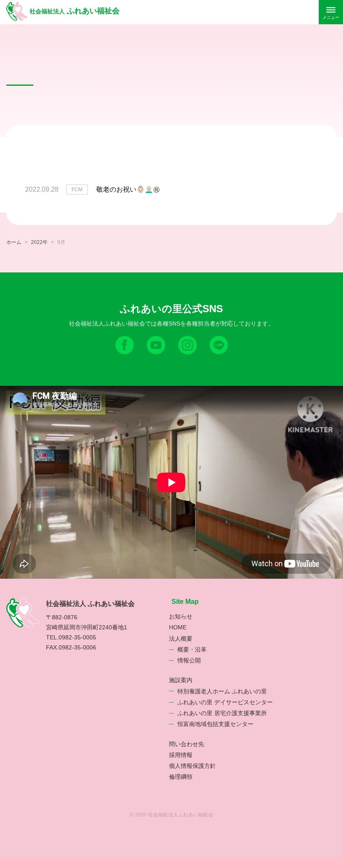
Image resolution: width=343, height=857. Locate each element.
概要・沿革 (192, 649)
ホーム (13, 242)
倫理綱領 (180, 776)
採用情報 (180, 755)
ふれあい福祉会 (75, 11)
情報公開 (189, 660)
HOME (178, 627)
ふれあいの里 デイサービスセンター (225, 702)
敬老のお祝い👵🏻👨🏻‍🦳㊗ (128, 189)
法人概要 (180, 638)
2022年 (39, 242)
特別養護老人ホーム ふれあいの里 (222, 691)
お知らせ (180, 616)
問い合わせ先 (186, 744)
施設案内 (180, 680)
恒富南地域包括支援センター (215, 724)
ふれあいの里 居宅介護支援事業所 (222, 713)
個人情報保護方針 (192, 765)
